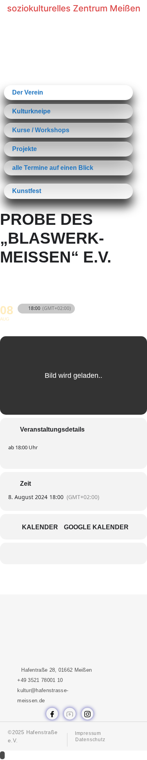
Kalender (40, 527)
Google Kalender (96, 527)
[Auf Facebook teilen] (49, 553)
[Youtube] (70, 714)
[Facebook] (52, 714)
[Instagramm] (87, 714)
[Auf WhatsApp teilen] (65, 553)
